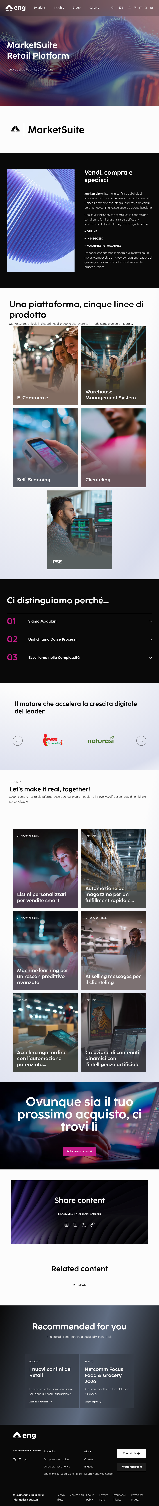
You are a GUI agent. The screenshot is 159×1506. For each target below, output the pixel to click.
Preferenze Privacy (137, 1497)
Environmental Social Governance (63, 1473)
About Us (50, 1451)
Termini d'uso (61, 1497)
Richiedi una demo (77, 1151)
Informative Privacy (119, 1497)
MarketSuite (79, 1285)
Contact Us (129, 1453)
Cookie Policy (90, 1497)
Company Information (56, 1459)
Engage (88, 1466)
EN (121, 7)
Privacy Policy (103, 1497)
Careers (88, 1459)
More (87, 1451)
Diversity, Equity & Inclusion (99, 1473)
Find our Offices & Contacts (27, 1450)
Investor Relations (131, 1467)
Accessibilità (77, 1495)
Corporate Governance (57, 1466)
